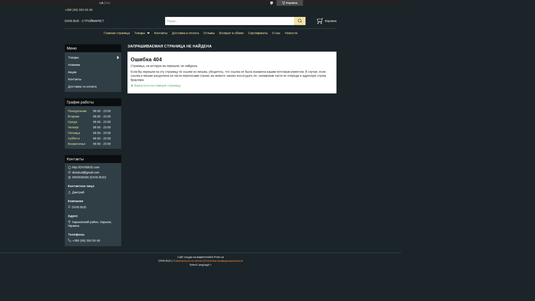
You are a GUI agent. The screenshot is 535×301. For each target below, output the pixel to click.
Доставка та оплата (82, 86)
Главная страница (117, 33)
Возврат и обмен (231, 33)
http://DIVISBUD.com (85, 167)
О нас (276, 33)
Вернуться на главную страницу (157, 85)
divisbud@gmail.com (85, 172)
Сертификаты (258, 33)
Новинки (74, 64)
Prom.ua (219, 257)
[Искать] (300, 21)
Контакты (160, 33)
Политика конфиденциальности (224, 260)
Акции (72, 72)
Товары (139, 33)
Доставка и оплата (185, 33)
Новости (291, 33)
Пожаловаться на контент (188, 260)
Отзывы (209, 33)
